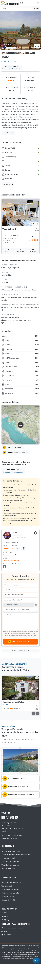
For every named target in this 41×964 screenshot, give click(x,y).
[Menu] (38, 3)
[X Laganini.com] (16, 818)
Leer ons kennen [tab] (10, 542)
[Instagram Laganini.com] (7, 818)
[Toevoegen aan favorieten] (37, 677)
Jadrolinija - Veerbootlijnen (10, 861)
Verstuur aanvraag (22, 641)
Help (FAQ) (5, 920)
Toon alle (7, 184)
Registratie (7, 935)
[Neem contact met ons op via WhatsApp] (18, 549)
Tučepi (4, 8)
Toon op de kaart (14, 447)
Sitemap (15, 838)
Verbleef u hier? (12, 67)
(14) (36, 224)
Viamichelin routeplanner (10, 865)
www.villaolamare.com (11, 560)
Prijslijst (8, 251)
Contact (4, 913)
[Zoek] (22, 3)
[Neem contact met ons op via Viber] (23, 549)
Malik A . (9, 45)
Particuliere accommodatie (10, 893)
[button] (20, 424)
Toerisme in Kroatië (8, 868)
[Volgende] (35, 688)
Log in (4, 931)
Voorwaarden (6, 838)
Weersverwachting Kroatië (10, 851)
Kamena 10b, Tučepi (9, 61)
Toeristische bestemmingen (11, 882)
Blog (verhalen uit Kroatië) (10, 889)
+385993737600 (9, 548)
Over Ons (4, 916)
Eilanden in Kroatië (8, 900)
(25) (37, 46)
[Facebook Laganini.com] (3, 818)
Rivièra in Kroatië (7, 896)
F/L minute (33, 251)
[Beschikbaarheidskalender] (36, 708)
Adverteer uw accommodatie (13, 928)
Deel (37, 8)
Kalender (20, 251)
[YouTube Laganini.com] (12, 818)
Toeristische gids (7, 886)
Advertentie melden (21, 650)
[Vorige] (6, 688)
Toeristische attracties (17, 452)
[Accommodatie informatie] (36, 705)
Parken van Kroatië (8, 858)
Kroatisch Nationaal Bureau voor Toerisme (16, 854)
